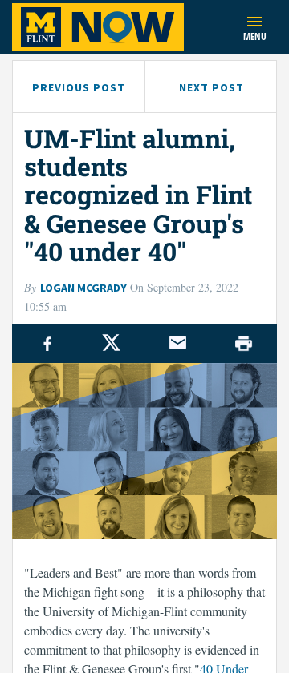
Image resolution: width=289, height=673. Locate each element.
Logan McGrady (83, 287)
